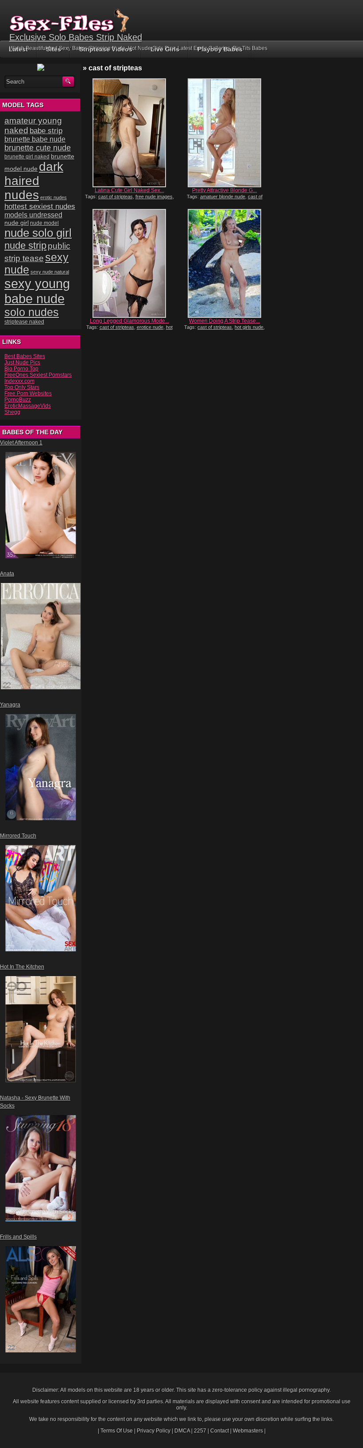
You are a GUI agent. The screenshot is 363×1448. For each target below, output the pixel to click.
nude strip (25, 245)
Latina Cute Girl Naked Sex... (129, 190)
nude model (44, 223)
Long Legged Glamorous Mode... (129, 321)
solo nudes (31, 312)
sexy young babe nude (37, 291)
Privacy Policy (153, 1431)
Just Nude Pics (22, 362)
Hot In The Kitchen (22, 967)
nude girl (16, 222)
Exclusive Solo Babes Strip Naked (75, 37)
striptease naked (24, 322)
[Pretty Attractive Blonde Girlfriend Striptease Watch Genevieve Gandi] (224, 132)
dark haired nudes (33, 181)
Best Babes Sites (24, 356)
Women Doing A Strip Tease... (224, 321)
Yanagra (10, 705)
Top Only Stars (21, 387)
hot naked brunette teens (130, 329)
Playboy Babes (220, 49)
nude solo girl (38, 232)
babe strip (46, 131)
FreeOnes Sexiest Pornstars (38, 375)
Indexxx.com (19, 381)
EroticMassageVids (27, 406)
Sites (53, 49)
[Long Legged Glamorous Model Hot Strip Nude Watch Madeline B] (129, 263)
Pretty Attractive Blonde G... (224, 190)
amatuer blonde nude (222, 196)
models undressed (33, 215)
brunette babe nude (35, 139)
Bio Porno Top (21, 369)
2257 (200, 1431)
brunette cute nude (37, 147)
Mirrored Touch (18, 836)
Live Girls (165, 49)
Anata (7, 574)
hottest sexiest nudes (39, 206)
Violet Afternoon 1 (21, 443)
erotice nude (150, 327)
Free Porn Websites (28, 393)
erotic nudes (53, 197)
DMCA (182, 1431)
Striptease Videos (105, 49)
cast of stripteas (115, 196)
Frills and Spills (18, 1237)
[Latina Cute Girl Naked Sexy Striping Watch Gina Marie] (129, 132)
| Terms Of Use (115, 1431)
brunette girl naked (27, 156)
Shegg (12, 412)
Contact (219, 1431)
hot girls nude (249, 327)
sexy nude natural (50, 271)
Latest (18, 49)
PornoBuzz (17, 400)
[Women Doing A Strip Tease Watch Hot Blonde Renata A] (224, 263)
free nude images (154, 196)
